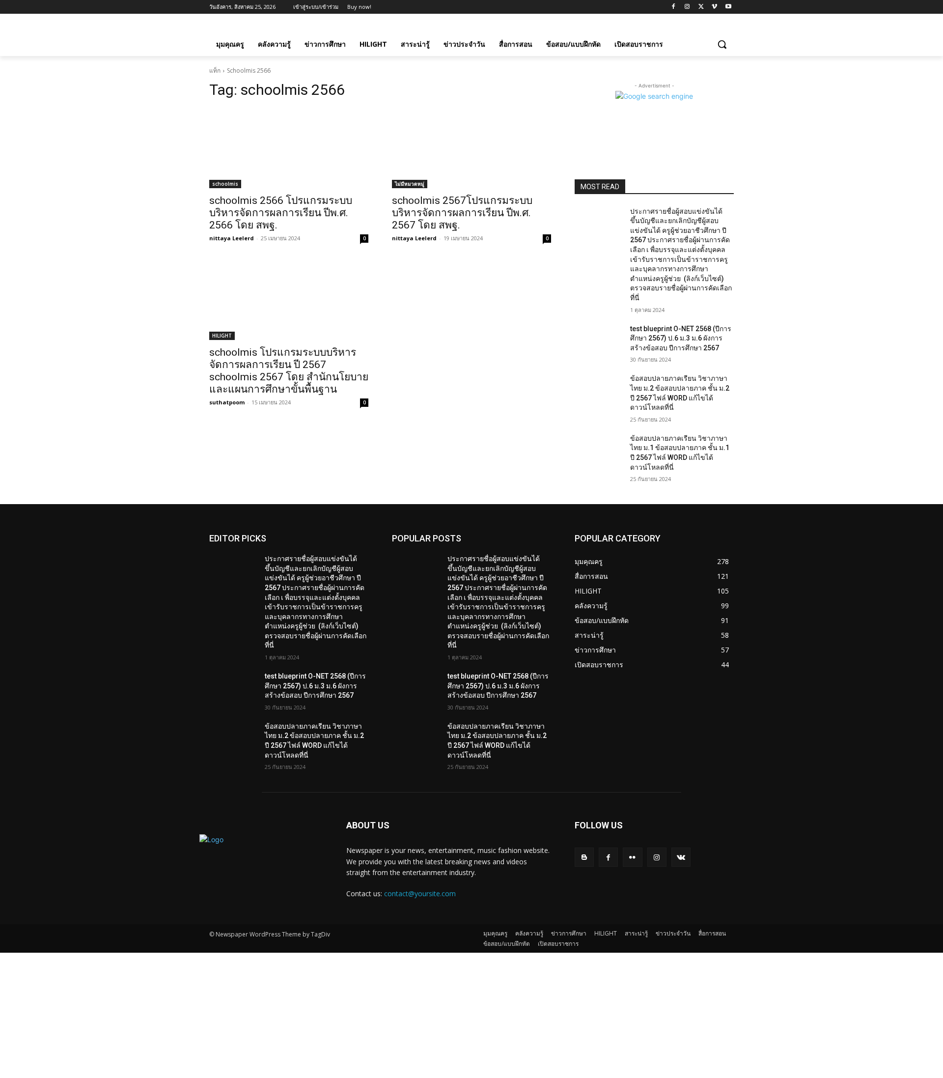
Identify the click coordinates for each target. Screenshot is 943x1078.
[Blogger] (584, 857)
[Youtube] (728, 7)
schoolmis (225, 183)
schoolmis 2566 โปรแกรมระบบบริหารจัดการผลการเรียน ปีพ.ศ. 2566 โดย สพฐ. (280, 213)
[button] (722, 44)
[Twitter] (701, 7)
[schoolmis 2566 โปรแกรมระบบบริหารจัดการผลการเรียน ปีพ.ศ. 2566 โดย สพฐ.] (288, 148)
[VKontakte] (681, 857)
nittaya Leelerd (231, 238)
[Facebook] (673, 7)
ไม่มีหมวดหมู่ (409, 183)
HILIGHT (222, 335)
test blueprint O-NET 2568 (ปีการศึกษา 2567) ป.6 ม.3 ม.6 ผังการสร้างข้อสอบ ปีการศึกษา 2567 (680, 338)
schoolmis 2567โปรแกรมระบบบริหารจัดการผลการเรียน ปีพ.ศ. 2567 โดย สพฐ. (462, 213)
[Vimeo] (714, 7)
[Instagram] (687, 7)
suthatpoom (227, 402)
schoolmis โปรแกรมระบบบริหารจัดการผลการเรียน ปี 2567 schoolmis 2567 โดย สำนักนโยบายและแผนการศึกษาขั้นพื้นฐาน (288, 370)
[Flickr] (632, 857)
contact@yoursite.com (420, 893)
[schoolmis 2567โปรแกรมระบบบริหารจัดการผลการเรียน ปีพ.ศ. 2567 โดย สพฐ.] (471, 148)
